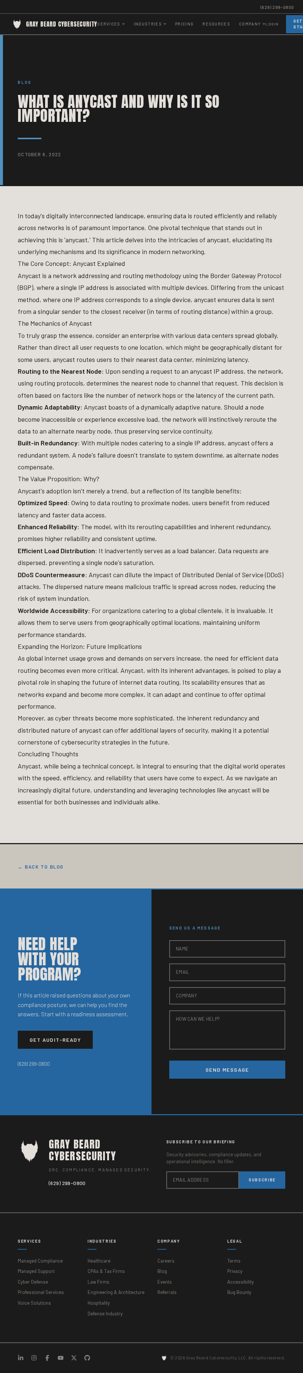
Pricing (184, 23)
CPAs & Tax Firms (106, 1271)
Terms (234, 1261)
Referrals (167, 1292)
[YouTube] (61, 1358)
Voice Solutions (34, 1303)
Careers (165, 1261)
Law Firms (98, 1282)
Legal (234, 1241)
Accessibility (240, 1282)
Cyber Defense (33, 1282)
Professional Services (41, 1292)
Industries (102, 1241)
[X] (74, 1358)
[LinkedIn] (21, 1358)
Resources (216, 23)
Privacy (234, 1271)
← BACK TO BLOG (41, 867)
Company (168, 1241)
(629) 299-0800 (277, 7)
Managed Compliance (40, 1261)
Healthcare (99, 1261)
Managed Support (36, 1271)
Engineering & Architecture (116, 1292)
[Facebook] (47, 1358)
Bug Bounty (239, 1292)
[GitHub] (87, 1358)
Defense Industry (105, 1313)
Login (272, 24)
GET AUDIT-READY (55, 1040)
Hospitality (99, 1303)
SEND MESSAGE (227, 1069)
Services (29, 1241)
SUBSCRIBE (262, 1179)
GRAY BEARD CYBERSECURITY (61, 24)
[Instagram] (34, 1358)
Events (164, 1282)
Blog (25, 82)
